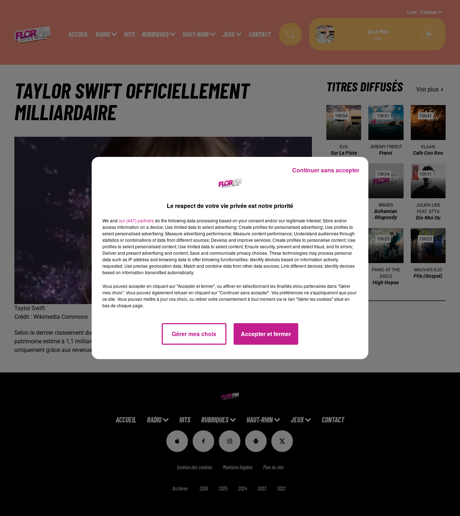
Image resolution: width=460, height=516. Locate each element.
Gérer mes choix (194, 334)
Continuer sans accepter (325, 170)
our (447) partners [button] (136, 220)
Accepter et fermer (266, 334)
